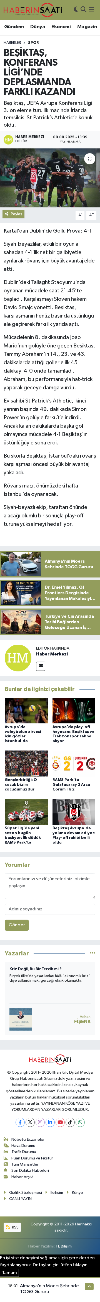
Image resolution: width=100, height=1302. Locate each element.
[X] (30, 1122)
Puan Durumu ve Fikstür (32, 1158)
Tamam (9, 1272)
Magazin (87, 26)
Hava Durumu (23, 1146)
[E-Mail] (40, 666)
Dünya (37, 26)
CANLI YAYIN (20, 1199)
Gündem (14, 26)
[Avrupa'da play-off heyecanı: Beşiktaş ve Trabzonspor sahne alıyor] (74, 710)
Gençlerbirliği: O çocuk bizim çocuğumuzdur (21, 784)
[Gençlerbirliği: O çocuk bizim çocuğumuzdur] (26, 763)
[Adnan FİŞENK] (20, 1019)
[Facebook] (20, 1122)
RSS (15, 1227)
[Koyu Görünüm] (76, 10)
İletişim (57, 1192)
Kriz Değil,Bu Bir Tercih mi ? (35, 969)
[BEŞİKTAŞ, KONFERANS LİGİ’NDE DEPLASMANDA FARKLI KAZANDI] (50, 177)
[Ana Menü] (91, 10)
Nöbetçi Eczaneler (28, 1139)
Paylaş (16, 214)
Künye (77, 1192)
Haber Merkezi (52, 654)
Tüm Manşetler (25, 1164)
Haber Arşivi (22, 1177)
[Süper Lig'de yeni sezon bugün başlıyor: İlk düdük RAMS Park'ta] (26, 811)
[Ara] (83, 10)
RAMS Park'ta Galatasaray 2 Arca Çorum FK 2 (71, 784)
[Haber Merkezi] (18, 657)
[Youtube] (60, 1122)
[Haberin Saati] (33, 9)
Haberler (12, 43)
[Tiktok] (70, 1122)
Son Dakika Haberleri (30, 1170)
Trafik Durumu (23, 1152)
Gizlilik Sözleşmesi (25, 1192)
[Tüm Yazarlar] (92, 953)
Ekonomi (61, 26)
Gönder (17, 925)
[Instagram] (40, 1122)
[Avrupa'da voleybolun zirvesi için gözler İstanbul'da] (26, 710)
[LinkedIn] (50, 1122)
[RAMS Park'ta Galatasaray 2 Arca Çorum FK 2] (74, 763)
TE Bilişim (64, 1246)
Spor (33, 43)
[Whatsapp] (80, 1122)
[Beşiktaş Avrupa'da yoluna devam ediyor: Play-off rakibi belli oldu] (74, 811)
